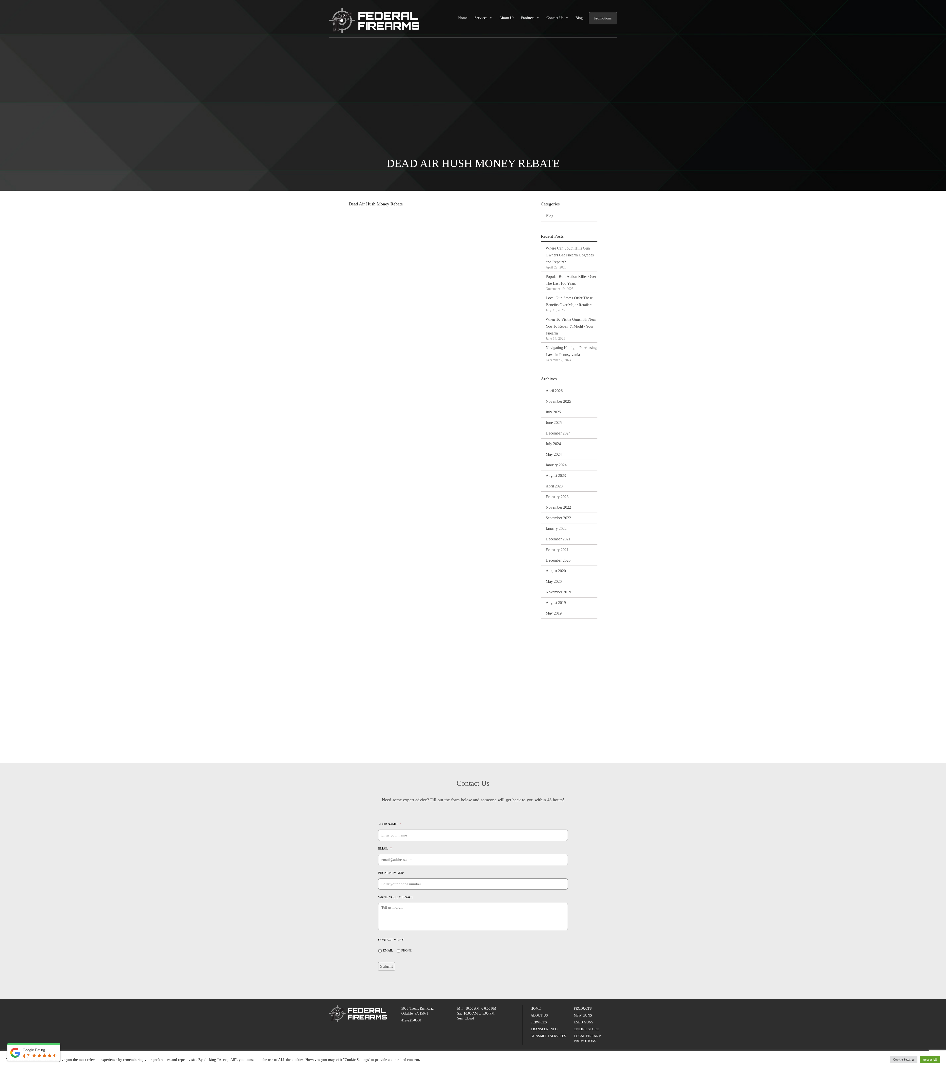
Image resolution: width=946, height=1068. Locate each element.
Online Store (586, 1029)
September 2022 (558, 518)
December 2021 (558, 539)
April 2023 (554, 486)
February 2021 (557, 550)
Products (527, 18)
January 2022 (556, 528)
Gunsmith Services (548, 1036)
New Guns (583, 1015)
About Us (506, 18)
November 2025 (558, 401)
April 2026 (554, 391)
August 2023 (556, 475)
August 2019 (556, 603)
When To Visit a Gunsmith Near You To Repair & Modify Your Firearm (571, 326)
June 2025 (554, 422)
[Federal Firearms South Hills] (374, 19)
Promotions (603, 18)
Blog (579, 18)
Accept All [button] (930, 1059)
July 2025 (553, 412)
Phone (406, 950)
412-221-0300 (411, 1020)
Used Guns (583, 1022)
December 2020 (558, 560)
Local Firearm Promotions (587, 1038)
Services (480, 18)
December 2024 (558, 433)
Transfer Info (544, 1029)
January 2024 (556, 465)
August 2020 (556, 571)
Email (388, 950)
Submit (386, 966)
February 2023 (557, 497)
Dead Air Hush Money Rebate (376, 203)
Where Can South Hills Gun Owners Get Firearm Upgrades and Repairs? (570, 255)
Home (463, 18)
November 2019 (558, 592)
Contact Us (554, 18)
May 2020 (554, 581)
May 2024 (554, 454)
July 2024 (553, 444)
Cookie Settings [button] (903, 1059)
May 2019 (554, 613)
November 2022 (558, 507)
